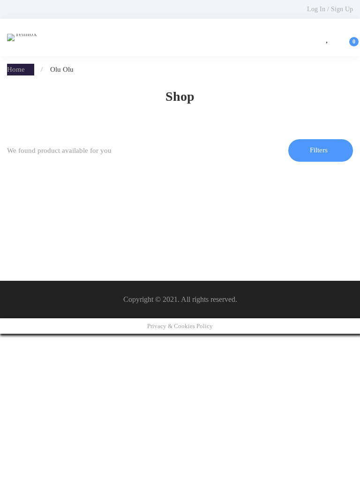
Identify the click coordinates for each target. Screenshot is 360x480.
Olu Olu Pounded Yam (45, 230)
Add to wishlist (50, 190)
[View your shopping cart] (348, 37)
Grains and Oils (35, 215)
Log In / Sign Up (330, 9)
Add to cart (23, 190)
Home (16, 69)
